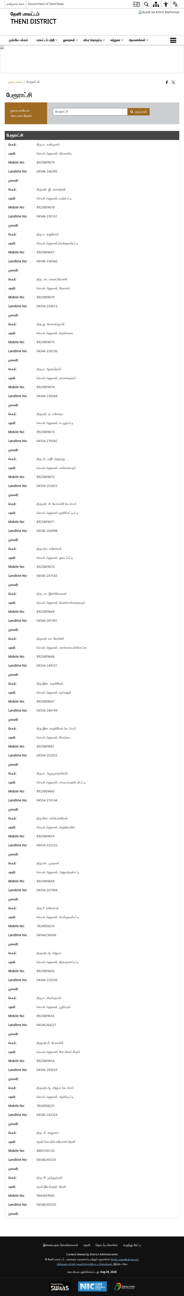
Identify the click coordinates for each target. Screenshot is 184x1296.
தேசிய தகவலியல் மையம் (124, 1259)
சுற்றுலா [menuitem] (115, 40)
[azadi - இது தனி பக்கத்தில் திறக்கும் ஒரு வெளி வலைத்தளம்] (159, 12)
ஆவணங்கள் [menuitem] (137, 40)
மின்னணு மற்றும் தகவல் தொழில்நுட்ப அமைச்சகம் (84, 1264)
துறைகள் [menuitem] (69, 40)
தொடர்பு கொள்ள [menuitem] (107, 1245)
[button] (174, 40)
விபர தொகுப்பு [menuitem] (92, 40)
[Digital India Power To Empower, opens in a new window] (124, 1287)
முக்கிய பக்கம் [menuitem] (18, 40)
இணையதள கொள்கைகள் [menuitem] (60, 1245)
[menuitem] (136, 4)
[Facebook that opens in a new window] (167, 83)
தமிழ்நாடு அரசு (15, 4)
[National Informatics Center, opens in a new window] (92, 1287)
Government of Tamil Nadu (46, 4)
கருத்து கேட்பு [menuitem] (132, 1245)
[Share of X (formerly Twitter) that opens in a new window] (173, 83)
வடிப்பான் (141, 111)
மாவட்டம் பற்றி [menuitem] (46, 40)
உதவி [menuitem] (86, 1245)
